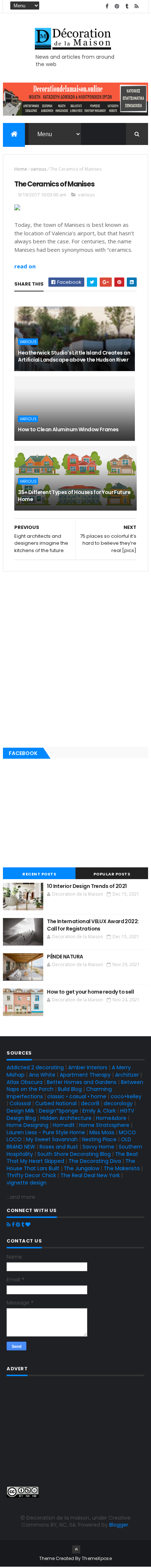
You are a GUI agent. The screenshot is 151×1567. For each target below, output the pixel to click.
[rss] (137, 6)
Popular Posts (111, 874)
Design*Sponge (58, 1110)
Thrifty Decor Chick (31, 1175)
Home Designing (27, 1125)
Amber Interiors (87, 1067)
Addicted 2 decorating (35, 1067)
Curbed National (56, 1103)
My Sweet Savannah (52, 1139)
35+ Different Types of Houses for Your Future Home (74, 496)
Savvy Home (98, 1146)
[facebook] (107, 6)
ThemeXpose (97, 1558)
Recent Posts (39, 874)
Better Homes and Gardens (82, 1082)
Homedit (64, 1125)
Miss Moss (101, 1132)
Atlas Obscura (25, 1082)
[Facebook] (13, 1224)
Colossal (20, 1103)
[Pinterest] (18, 1224)
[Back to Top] (76, 1549)
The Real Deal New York (90, 1175)
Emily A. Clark (99, 1110)
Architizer (127, 1074)
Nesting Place (99, 1139)
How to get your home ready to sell (90, 991)
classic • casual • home (76, 1096)
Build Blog (70, 1089)
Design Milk (20, 1110)
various (38, 169)
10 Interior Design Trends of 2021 (87, 886)
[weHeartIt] (27, 1224)
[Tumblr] (22, 1224)
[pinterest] (117, 6)
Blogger (118, 1524)
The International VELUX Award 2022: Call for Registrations (93, 925)
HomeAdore (111, 1118)
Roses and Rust (59, 1146)
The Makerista (122, 1168)
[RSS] (9, 1224)
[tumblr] (127, 6)
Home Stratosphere (104, 1125)
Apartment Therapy (85, 1074)
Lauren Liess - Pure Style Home (46, 1132)
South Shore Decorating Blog (74, 1154)
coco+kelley (126, 1096)
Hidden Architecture (66, 1118)
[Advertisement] (75, 657)
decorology (118, 1103)
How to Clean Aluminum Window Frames (68, 429)
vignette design (27, 1182)
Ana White (42, 1074)
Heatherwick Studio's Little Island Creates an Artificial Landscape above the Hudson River (74, 356)
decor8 (90, 1103)
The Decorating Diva (95, 1161)
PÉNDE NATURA (65, 956)
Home (20, 169)
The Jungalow (80, 1168)
